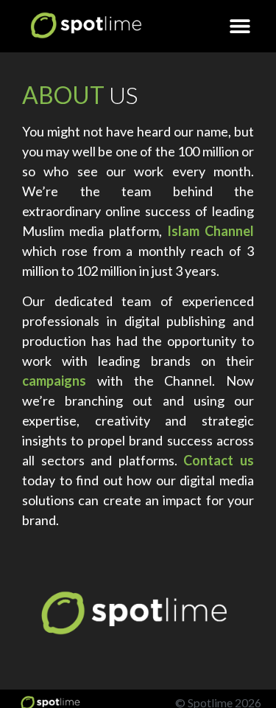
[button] (240, 26)
